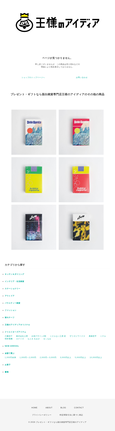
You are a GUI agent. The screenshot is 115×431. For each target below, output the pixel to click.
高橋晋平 (93, 336)
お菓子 (8, 365)
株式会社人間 (22, 336)
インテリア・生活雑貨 (14, 281)
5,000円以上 (80, 357)
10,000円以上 (96, 357)
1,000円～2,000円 (28, 357)
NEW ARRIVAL (12, 346)
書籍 (7, 372)
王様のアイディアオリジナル (17, 325)
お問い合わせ (82, 77)
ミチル (103, 336)
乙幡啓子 (9, 336)
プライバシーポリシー (42, 415)
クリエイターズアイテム (15, 332)
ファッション (10, 310)
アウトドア (10, 296)
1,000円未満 (10, 357)
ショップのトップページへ (33, 77)
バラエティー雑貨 (12, 303)
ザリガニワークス (77, 336)
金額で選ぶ (10, 353)
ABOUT (49, 408)
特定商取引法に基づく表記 (71, 415)
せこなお (47, 339)
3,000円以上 (65, 357)
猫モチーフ (10, 317)
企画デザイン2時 (38, 336)
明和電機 (9, 339)
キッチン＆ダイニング (14, 274)
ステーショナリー (12, 289)
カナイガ (20, 339)
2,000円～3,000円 (48, 357)
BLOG (63, 408)
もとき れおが (34, 339)
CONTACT (79, 408)
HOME (34, 408)
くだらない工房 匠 (58, 336)
